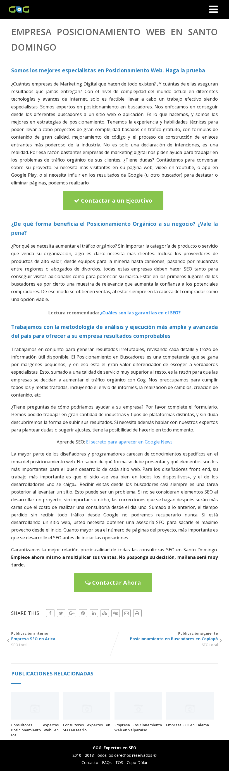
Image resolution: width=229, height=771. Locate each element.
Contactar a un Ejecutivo (116, 200)
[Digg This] (115, 613)
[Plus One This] (72, 613)
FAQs (107, 762)
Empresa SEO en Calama (187, 724)
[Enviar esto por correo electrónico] (126, 613)
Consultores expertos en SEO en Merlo (86, 727)
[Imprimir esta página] (137, 613)
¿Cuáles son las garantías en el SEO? (140, 313)
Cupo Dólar (137, 762)
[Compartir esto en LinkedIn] (94, 613)
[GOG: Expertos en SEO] (17, 16)
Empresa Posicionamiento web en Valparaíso (138, 727)
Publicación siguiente (174, 636)
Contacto (90, 762)
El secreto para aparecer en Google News (129, 442)
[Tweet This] (61, 613)
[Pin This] (83, 613)
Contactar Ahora (116, 582)
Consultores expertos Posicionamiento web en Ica (35, 729)
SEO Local (19, 644)
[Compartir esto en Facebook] (50, 613)
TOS (119, 762)
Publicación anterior (33, 636)
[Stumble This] (105, 613)
